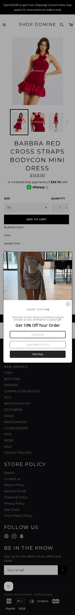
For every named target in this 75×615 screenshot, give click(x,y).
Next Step (37, 354)
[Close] (68, 304)
